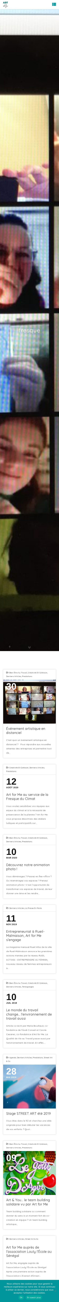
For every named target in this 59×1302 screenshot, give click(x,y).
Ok (21, 1297)
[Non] (55, 1290)
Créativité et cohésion (37, 673)
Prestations (27, 676)
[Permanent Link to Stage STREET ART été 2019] (29, 1086)
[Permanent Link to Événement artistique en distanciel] (29, 702)
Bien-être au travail (18, 673)
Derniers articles (13, 676)
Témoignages (28, 987)
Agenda (12, 1057)
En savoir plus (34, 1297)
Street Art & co (31, 1239)
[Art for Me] (5, 4)
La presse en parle (33, 908)
